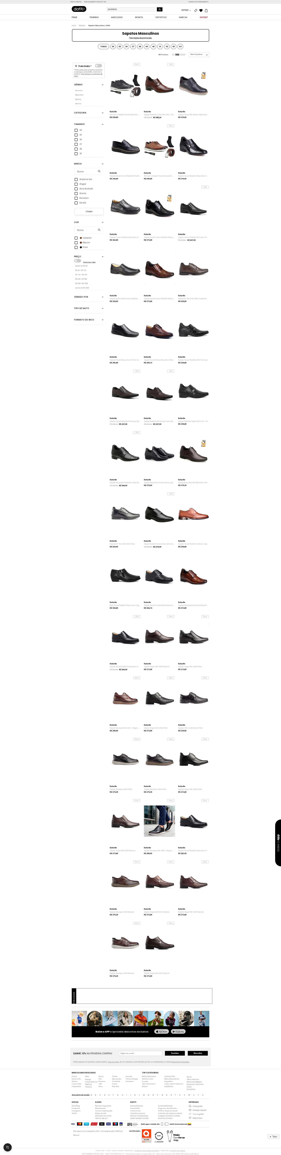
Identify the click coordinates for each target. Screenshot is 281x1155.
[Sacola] (207, 10)
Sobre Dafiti (135, 1108)
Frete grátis (198, 1106)
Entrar (185, 10)
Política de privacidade (167, 1111)
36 (126, 46)
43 (173, 46)
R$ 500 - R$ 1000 (81, 283)
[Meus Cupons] (196, 10)
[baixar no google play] (178, 1032)
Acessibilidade (136, 1106)
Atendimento (100, 1108)
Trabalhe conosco (137, 1113)
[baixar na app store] (161, 1032)
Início (74, 25)
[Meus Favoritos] (201, 10)
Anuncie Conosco (165, 1118)
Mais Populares (196, 54)
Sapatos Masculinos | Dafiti (99, 25)
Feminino (175, 1053)
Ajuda (189, 1077)
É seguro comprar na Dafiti (169, 1116)
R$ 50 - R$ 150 (80, 270)
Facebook (76, 1108)
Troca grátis (198, 1114)
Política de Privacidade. (180, 1062)
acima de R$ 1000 (82, 288)
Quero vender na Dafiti (139, 1118)
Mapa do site (100, 1113)
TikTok (74, 1113)
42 (167, 46)
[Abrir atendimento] (8, 1147)
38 (140, 46)
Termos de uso (101, 1118)
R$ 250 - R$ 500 (81, 279)
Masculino (198, 1053)
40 (153, 46)
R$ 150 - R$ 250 (81, 275)
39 (146, 46)
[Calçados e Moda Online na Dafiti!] (79, 9)
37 (133, 46)
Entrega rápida (199, 1110)
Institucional (135, 1111)
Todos (103, 46)
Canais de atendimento (198, 2)
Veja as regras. (113, 1062)
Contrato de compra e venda (170, 1113)
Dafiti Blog (76, 1106)
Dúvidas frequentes (103, 1106)
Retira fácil (197, 1118)
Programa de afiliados (167, 1108)
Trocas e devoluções (103, 1111)
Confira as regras (177, 1150)
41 (160, 46)
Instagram (76, 1111)
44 (180, 46)
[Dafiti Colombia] (189, 1124)
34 (113, 46)
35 (120, 46)
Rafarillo (82, 25)
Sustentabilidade (165, 1106)
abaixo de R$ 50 (81, 266)
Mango (88, 1079)
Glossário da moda (103, 1116)
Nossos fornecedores (139, 1116)
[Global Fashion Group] (132, 1124)
